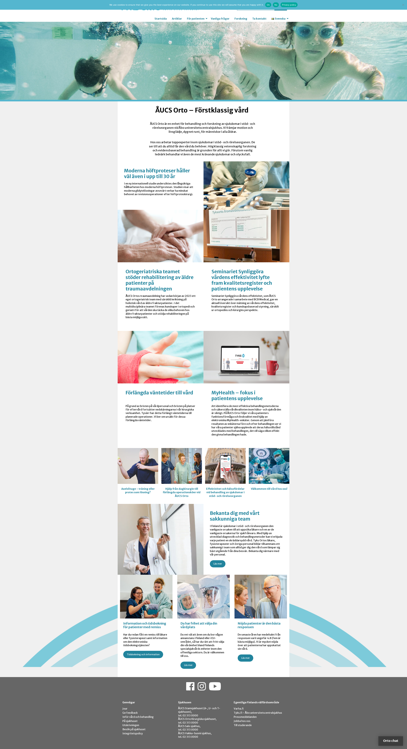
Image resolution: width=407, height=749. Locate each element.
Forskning (241, 18)
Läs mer (218, 563)
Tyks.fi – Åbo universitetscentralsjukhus (258, 712)
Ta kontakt (259, 18)
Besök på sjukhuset (133, 729)
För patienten (195, 18)
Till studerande (243, 725)
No (275, 5)
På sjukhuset (130, 721)
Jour (125, 708)
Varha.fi (239, 708)
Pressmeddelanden (245, 716)
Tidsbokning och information (143, 654)
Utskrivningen (130, 725)
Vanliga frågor (220, 18)
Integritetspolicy (132, 733)
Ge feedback (130, 712)
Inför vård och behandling (138, 716)
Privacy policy (289, 5)
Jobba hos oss (242, 721)
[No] (403, 4)
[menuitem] (160, 19)
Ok (268, 5)
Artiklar (177, 18)
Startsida (161, 18)
